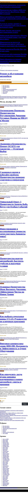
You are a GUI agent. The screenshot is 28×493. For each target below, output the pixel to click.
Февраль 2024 (6, 468)
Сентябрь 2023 (6, 474)
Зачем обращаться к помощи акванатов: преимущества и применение (10, 61)
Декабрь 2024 (6, 456)
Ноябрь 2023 (6, 472)
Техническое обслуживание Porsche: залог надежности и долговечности (13, 55)
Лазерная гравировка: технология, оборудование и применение (13, 6)
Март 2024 (5, 467)
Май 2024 (5, 464)
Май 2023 (5, 479)
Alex (1, 123)
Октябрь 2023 (6, 473)
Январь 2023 (6, 484)
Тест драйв (5, 91)
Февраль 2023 (6, 483)
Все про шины (6, 87)
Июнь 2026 (5, 441)
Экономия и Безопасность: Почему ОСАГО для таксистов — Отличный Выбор (13, 148)
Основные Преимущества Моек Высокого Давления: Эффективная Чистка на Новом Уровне (13, 291)
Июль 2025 (5, 447)
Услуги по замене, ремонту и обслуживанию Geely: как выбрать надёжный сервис (13, 25)
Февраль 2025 (6, 453)
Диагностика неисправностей (10, 89)
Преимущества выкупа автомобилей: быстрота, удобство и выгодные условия (12, 262)
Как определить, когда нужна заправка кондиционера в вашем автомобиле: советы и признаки (11, 379)
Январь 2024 (6, 469)
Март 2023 (5, 481)
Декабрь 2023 (6, 470)
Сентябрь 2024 (6, 459)
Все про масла (6, 85)
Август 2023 (5, 475)
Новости (5, 93)
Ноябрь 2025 (6, 445)
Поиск (1, 401)
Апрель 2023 (6, 480)
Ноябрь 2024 (6, 457)
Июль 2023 (5, 476)
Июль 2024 (5, 462)
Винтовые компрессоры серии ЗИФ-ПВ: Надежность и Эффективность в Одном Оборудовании (14, 347)
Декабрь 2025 (6, 444)
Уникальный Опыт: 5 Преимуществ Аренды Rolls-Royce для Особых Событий (14, 204)
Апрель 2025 (6, 451)
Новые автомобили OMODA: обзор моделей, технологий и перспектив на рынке (14, 18)
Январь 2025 (6, 455)
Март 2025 (5, 452)
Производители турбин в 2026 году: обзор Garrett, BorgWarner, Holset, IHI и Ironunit (13, 12)
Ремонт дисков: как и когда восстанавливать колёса (10, 31)
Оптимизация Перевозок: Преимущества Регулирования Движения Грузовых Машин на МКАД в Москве (13, 115)
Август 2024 (5, 461)
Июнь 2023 (5, 478)
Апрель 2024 (6, 466)
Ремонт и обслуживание (8, 90)
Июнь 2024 (5, 463)
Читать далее (3, 135)
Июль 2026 (5, 440)
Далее (3, 400)
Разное (4, 88)
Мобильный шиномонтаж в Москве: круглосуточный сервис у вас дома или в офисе (13, 37)
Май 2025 (5, 450)
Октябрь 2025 (6, 446)
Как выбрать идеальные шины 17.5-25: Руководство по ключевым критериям (13, 319)
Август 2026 (5, 439)
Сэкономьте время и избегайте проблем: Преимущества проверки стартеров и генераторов (12, 176)
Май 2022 (5, 485)
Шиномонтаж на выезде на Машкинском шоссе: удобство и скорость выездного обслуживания (13, 44)
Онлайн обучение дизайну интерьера (8, 487)
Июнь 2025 (5, 448)
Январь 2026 (6, 442)
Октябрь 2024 (6, 458)
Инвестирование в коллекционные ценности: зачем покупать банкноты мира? (13, 233)
